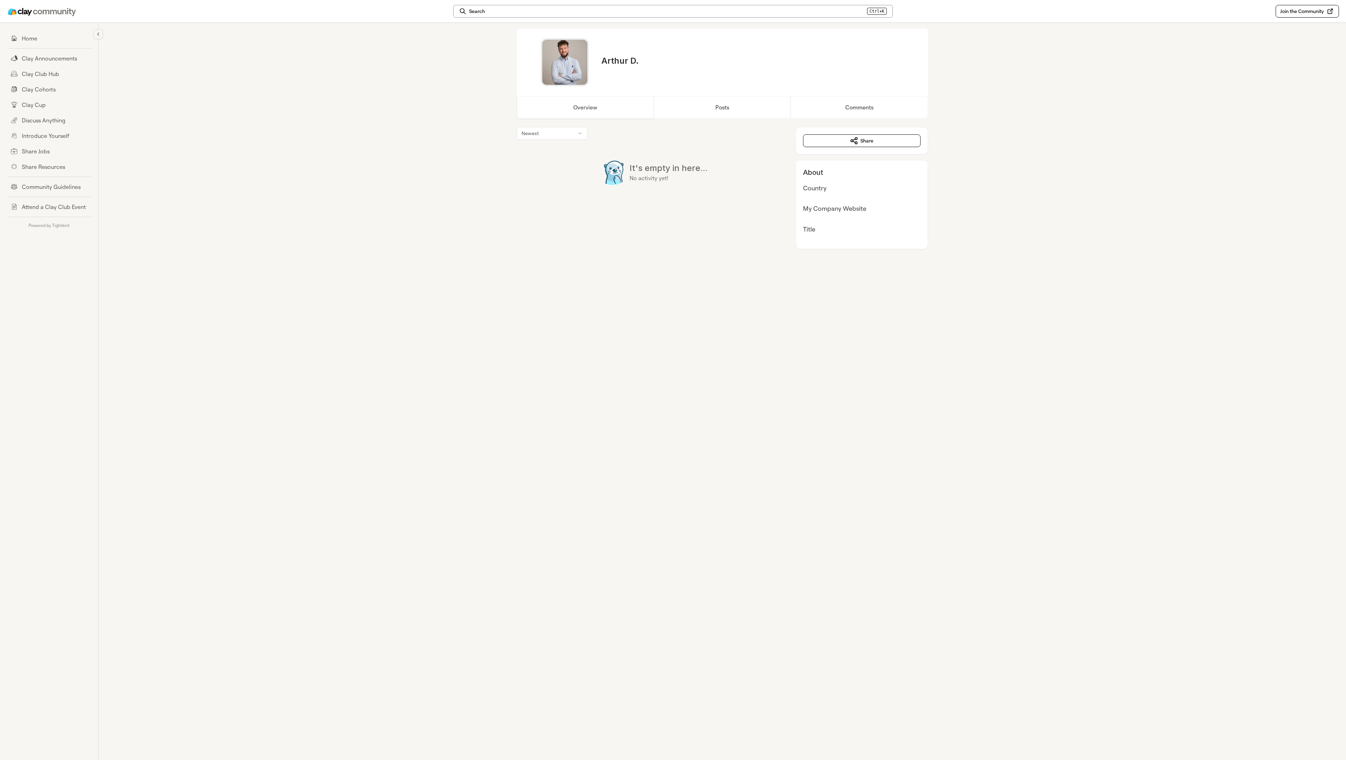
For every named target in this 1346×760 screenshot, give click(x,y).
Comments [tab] (859, 107)
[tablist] (722, 107)
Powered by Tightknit (49, 225)
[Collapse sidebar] (98, 34)
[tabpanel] (722, 188)
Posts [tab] (722, 107)
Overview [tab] (585, 107)
